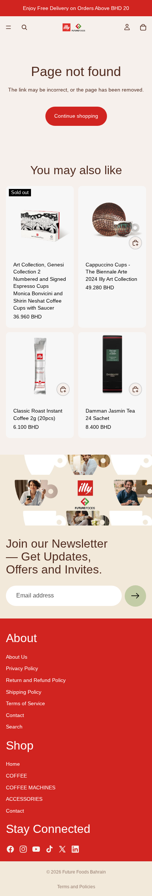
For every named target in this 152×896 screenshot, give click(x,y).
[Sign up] (135, 596)
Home (13, 764)
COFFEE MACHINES (30, 787)
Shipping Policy (23, 692)
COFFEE (16, 776)
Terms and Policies (76, 886)
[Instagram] (23, 848)
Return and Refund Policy (36, 680)
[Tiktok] (49, 848)
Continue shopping (76, 116)
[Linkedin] (75, 848)
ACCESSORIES (24, 799)
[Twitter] (62, 848)
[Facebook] (10, 848)
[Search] (24, 27)
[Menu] (8, 27)
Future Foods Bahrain (84, 872)
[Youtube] (36, 848)
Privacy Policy (22, 668)
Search (14, 727)
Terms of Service (25, 703)
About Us (16, 656)
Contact (15, 715)
